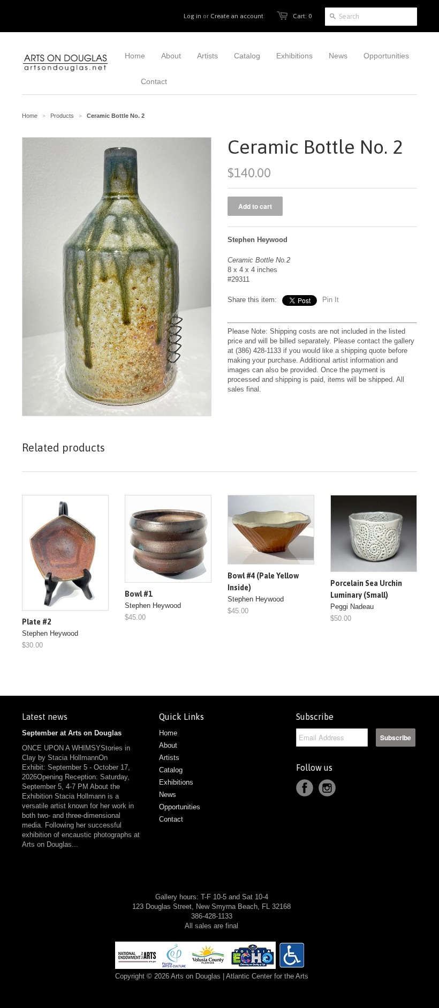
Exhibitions (176, 782)
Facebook (304, 787)
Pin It (330, 300)
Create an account (236, 16)
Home (168, 733)
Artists (169, 758)
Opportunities (179, 807)
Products (62, 115)
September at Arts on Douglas (72, 733)
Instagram (327, 787)
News (167, 795)
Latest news (44, 716)
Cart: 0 (302, 16)
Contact (171, 819)
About (168, 745)
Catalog (171, 770)
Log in (192, 16)
